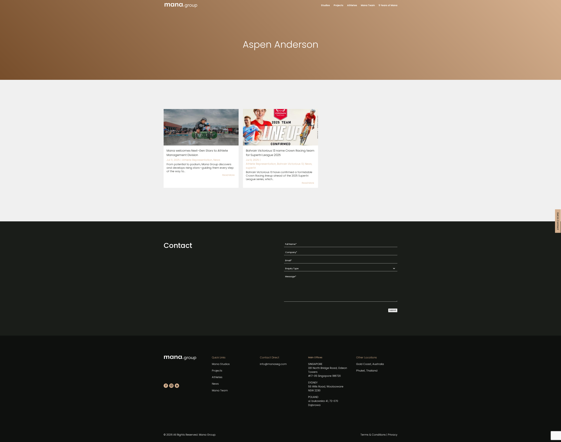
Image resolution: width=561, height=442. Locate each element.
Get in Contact (558, 221)
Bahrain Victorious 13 (290, 164)
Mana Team (368, 5)
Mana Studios (221, 364)
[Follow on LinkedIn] (177, 385)
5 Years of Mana (388, 5)
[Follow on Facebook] (166, 385)
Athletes (352, 5)
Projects (338, 5)
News (216, 160)
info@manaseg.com (273, 364)
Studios (325, 5)
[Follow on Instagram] (171, 385)
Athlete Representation (197, 160)
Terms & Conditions (373, 434)
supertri (251, 168)
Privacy (392, 434)
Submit (392, 310)
